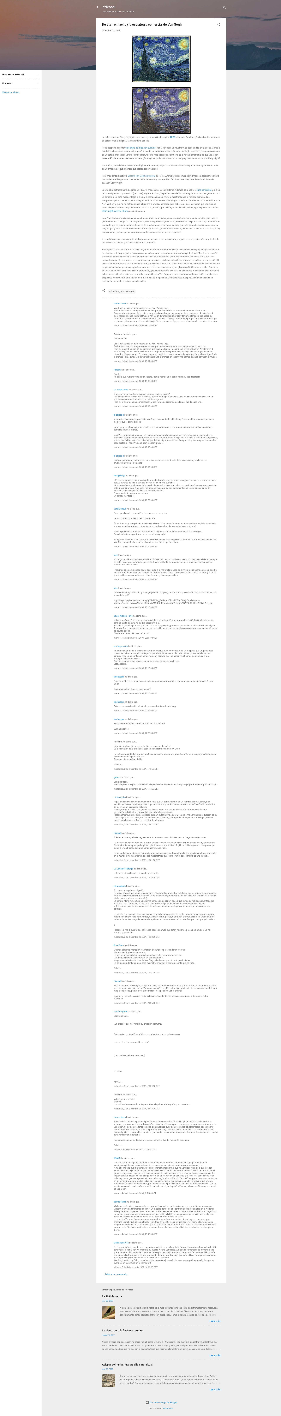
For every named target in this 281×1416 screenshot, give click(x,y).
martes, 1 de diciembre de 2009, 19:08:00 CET (135, 406)
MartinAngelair (120, 1011)
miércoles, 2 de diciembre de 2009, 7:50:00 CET (136, 824)
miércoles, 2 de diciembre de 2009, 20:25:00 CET (137, 1003)
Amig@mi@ (119, 475)
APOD (172, 137)
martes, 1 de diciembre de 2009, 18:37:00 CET (135, 361)
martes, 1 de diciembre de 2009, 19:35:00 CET (135, 447)
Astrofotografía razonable (121, 291)
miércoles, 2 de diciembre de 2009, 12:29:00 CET (137, 877)
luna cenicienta (204, 190)
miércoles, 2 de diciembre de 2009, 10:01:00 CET (137, 860)
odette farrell (120, 303)
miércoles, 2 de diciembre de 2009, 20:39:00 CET (137, 1086)
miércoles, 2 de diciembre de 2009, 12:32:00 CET (137, 937)
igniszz (117, 777)
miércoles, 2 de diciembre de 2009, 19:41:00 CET (137, 972)
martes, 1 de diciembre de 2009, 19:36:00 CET (135, 467)
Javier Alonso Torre (123, 616)
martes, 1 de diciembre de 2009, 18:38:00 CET (135, 381)
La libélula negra (112, 1296)
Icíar (116, 555)
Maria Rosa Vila (121, 1242)
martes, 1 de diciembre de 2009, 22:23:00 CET (135, 710)
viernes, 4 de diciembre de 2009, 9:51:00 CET (135, 1193)
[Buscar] (224, 8)
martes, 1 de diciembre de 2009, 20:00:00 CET (135, 546)
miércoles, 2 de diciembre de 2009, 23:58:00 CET (137, 1108)
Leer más (215, 1321)
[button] (219, 25)
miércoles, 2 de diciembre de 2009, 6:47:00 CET (136, 789)
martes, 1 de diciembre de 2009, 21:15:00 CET (135, 668)
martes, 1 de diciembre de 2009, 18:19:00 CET (135, 325)
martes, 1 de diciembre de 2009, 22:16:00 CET (135, 693)
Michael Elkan (168, 1408)
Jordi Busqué (120, 508)
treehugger (119, 676)
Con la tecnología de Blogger (163, 1402)
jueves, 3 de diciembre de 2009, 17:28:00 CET (135, 1149)
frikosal (109, 7)
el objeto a (119, 415)
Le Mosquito (120, 797)
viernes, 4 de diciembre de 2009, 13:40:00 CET (135, 1234)
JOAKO (117, 1158)
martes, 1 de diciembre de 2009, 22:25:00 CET (135, 733)
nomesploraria (121, 646)
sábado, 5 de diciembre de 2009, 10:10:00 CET (136, 1267)
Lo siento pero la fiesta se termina (122, 1330)
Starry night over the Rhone (115, 211)
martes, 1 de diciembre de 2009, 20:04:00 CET (135, 579)
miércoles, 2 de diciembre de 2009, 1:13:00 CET (136, 769)
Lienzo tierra (120, 1117)
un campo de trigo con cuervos (140, 147)
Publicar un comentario (116, 1274)
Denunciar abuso (10, 92)
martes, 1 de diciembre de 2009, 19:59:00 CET (135, 500)
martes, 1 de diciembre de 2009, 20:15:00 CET (135, 607)
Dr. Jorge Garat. (121, 389)
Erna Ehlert (119, 945)
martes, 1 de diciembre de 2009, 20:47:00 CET (135, 638)
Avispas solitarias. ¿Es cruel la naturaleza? (127, 1364)
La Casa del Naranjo (123, 868)
